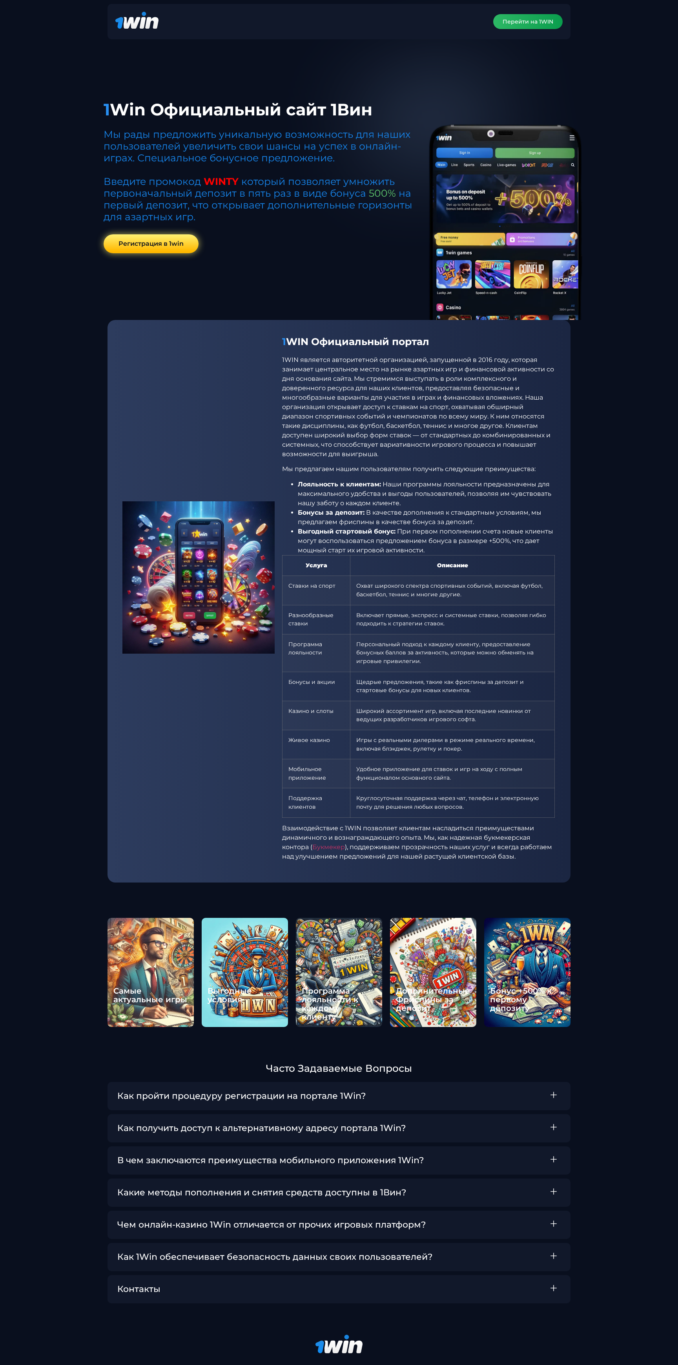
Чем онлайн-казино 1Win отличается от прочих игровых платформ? (271, 1224)
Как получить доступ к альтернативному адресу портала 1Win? (261, 1128)
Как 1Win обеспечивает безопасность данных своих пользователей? (275, 1257)
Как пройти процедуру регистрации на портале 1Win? (241, 1096)
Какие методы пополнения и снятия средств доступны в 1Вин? (261, 1192)
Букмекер (328, 847)
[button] (339, 1096)
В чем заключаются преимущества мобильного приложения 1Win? (270, 1160)
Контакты (138, 1289)
